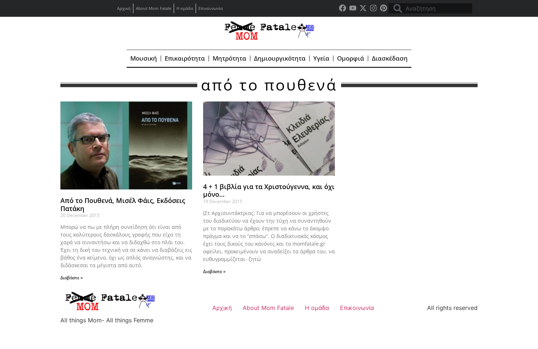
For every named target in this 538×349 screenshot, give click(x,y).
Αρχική (124, 8)
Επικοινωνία (210, 8)
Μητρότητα (229, 58)
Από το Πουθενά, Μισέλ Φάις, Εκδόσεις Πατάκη (122, 204)
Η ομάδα (184, 8)
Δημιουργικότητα (280, 58)
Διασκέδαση (390, 58)
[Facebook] (342, 8)
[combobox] (430, 8)
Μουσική (143, 58)
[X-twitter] (363, 8)
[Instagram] (373, 8)
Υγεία (321, 58)
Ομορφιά (350, 58)
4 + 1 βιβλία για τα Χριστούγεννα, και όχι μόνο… (269, 190)
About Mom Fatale (153, 8)
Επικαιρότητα (185, 58)
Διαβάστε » (71, 278)
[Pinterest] (383, 8)
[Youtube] (353, 8)
